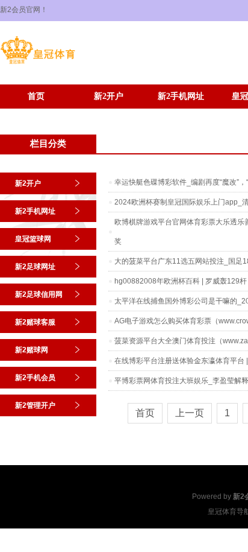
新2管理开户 (108, 114)
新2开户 (108, 96)
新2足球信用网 (39, 294)
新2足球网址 (35, 266)
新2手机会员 (36, 114)
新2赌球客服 (35, 322)
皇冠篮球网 (33, 239)
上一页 (189, 413)
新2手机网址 (181, 96)
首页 (36, 96)
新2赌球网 (31, 350)
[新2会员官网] (37, 64)
